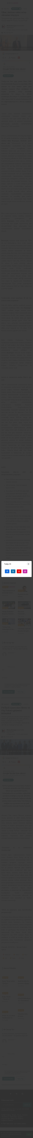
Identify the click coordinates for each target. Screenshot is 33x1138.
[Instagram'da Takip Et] (25, 571)
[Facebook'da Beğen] (7, 571)
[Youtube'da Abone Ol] (19, 571)
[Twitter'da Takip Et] (13, 571)
